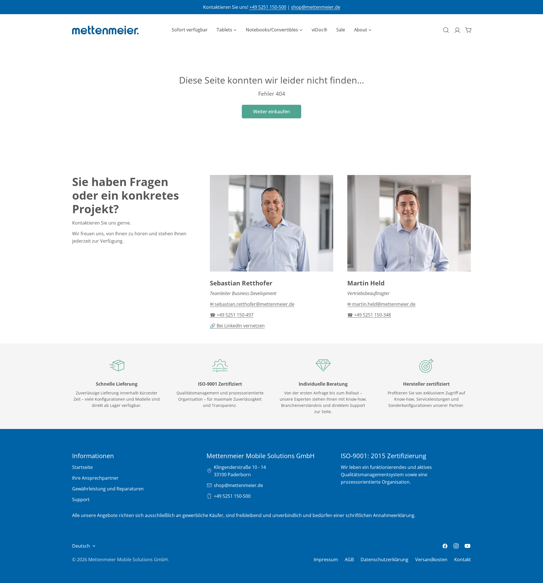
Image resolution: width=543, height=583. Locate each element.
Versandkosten (431, 559)
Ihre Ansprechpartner (95, 478)
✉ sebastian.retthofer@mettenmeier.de (252, 304)
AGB (349, 559)
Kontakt (462, 559)
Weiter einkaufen (271, 111)
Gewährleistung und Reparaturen (108, 489)
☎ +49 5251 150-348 (369, 315)
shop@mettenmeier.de (315, 7)
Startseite (82, 467)
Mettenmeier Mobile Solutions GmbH (128, 559)
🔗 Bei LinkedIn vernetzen (237, 326)
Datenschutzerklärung (384, 559)
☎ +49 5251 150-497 (231, 315)
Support (81, 499)
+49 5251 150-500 (267, 7)
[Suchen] (446, 30)
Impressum (326, 559)
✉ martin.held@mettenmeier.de (381, 304)
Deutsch (81, 546)
